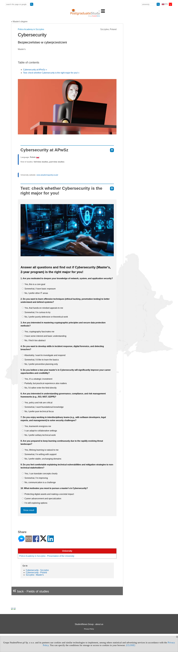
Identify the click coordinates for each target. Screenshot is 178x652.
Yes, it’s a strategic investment (38, 379)
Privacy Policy (89, 629)
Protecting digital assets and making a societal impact (49, 494)
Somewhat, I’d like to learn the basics (41, 360)
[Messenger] (21, 541)
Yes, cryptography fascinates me (39, 331)
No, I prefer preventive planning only (41, 364)
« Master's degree (19, 21)
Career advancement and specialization (42, 498)
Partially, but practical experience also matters (45, 383)
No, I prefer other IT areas (36, 293)
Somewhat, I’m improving (36, 478)
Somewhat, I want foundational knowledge (44, 407)
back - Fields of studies (31, 590)
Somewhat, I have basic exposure (40, 289)
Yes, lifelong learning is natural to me (41, 450)
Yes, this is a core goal (34, 284)
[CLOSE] (130, 645)
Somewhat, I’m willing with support (40, 454)
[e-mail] (28, 541)
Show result (28, 510)
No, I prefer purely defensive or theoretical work (46, 317)
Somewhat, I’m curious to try (37, 312)
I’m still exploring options (35, 503)
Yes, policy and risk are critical (38, 402)
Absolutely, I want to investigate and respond (44, 355)
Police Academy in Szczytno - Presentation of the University (46, 556)
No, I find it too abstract (34, 340)
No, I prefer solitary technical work (40, 435)
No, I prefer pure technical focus (39, 411)
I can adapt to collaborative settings (40, 431)
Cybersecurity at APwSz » (35, 70)
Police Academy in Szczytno (31, 29)
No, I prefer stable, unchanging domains (42, 459)
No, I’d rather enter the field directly (40, 388)
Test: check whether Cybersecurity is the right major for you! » (51, 73)
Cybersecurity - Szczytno (37, 570)
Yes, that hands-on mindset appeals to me (43, 308)
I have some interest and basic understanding (45, 336)
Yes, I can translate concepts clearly (40, 473)
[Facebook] (36, 541)
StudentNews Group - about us (89, 624)
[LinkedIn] (50, 541)
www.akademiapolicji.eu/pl (47, 175)
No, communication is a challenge (40, 482)
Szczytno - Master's (35, 575)
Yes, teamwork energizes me (37, 426)
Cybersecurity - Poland (36, 572)
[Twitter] (43, 540)
